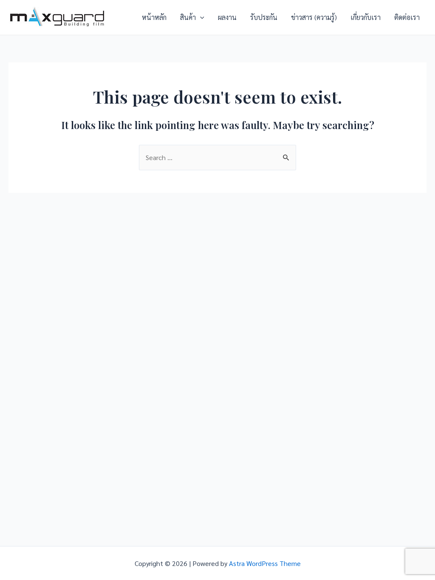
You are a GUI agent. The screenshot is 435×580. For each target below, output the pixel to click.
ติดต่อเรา (407, 17)
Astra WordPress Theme (265, 563)
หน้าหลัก (154, 17)
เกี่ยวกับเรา (365, 17)
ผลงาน (227, 17)
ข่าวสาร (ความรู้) (314, 17)
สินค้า (188, 17)
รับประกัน (263, 17)
